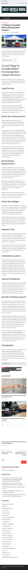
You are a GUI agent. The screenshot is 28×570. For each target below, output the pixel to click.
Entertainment (5, 526)
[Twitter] (22, 3)
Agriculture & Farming (7, 504)
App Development (6, 508)
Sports (3, 550)
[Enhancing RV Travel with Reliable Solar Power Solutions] (14, 409)
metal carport (13, 368)
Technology (4, 552)
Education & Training (7, 524)
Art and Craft (5, 510)
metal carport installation (8, 370)
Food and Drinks (6, 532)
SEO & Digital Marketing (7, 548)
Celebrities (4, 521)
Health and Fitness (6, 535)
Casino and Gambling (7, 517)
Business (4, 515)
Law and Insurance (6, 539)
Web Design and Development (9, 557)
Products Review (6, 543)
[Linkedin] (25, 3)
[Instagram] (24, 3)
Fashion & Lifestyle (6, 528)
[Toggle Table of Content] (14, 60)
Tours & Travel (5, 555)
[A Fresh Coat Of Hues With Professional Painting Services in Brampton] (14, 432)
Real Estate (4, 546)
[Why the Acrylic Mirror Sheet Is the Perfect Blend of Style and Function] (14, 386)
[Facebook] (20, 3)
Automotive (5, 513)
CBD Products (5, 519)
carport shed (9, 367)
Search (3, 459)
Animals (4, 506)
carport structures (17, 367)
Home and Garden (5, 22)
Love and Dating (6, 541)
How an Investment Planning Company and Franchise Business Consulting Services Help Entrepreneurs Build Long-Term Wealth (12, 479)
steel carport (18, 370)
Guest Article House (15, 32)
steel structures (5, 371)
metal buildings (5, 368)
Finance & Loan (5, 530)
